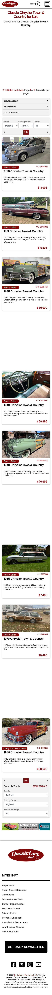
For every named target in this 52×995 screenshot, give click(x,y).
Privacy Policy (9, 913)
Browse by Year (10, 107)
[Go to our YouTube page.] (38, 964)
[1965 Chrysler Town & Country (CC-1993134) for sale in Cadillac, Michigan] (26, 558)
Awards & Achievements (15, 922)
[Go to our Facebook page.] (13, 964)
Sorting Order (24, 121)
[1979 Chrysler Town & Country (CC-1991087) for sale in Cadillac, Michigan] (26, 618)
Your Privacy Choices (13, 927)
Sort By (6, 121)
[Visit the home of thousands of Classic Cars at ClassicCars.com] (11, 4)
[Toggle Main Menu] (47, 4)
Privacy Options (10, 931)
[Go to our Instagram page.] (30, 964)
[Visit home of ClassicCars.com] (26, 859)
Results (37, 121)
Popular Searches (11, 112)
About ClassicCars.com (14, 890)
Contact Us (8, 894)
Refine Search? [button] (40, 786)
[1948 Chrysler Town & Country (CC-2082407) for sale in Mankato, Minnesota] (26, 270)
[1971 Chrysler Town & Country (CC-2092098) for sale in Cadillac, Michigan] (26, 210)
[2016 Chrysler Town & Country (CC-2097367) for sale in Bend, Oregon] (26, 150)
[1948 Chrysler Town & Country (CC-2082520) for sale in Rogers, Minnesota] (26, 384)
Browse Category (11, 101)
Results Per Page (11, 809)
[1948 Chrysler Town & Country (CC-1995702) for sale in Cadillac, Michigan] (26, 444)
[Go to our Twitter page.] (22, 964)
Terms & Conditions (12, 917)
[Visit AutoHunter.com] (26, 826)
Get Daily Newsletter (26, 947)
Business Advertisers (12, 899)
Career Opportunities (13, 904)
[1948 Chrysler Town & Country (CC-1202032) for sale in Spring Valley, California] (26, 731)
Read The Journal (11, 908)
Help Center (8, 885)
